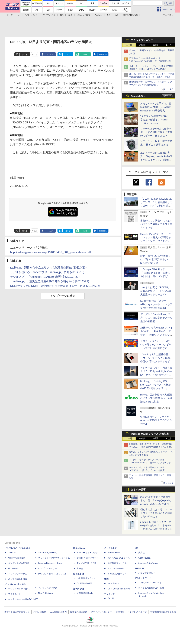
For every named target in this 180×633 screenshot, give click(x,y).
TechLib (111, 598)
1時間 (129, 45)
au (19, 15)
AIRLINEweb (114, 552)
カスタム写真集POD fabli (151, 588)
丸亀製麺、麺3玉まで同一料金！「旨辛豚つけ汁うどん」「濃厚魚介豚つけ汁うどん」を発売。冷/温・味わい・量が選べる (150, 447)
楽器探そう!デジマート (87, 558)
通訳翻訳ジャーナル (117, 563)
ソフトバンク (31, 15)
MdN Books (113, 583)
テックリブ (109, 594)
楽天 (70, 15)
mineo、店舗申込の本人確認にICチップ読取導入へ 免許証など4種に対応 (156, 398)
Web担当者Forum (16, 558)
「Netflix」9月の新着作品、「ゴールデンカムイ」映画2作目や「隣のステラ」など (155, 358)
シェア (50, 54)
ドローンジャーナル (17, 574)
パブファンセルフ (146, 573)
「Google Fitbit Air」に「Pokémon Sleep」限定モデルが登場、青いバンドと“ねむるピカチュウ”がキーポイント (156, 276)
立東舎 (80, 568)
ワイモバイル (49, 15)
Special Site (138, 96)
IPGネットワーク (143, 578)
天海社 (141, 552)
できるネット (14, 594)
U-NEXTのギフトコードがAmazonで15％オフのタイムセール (156, 420)
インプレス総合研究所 (18, 563)
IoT (116, 15)
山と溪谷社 (78, 574)
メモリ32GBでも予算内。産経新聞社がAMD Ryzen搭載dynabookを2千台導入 (155, 107)
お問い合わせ (39, 612)
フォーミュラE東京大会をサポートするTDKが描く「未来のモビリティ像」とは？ (156, 132)
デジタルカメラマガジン (19, 589)
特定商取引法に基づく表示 (163, 612)
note (85, 54)
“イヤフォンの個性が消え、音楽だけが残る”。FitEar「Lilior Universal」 (155, 119)
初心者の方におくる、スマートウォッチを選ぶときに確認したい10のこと (156, 513)
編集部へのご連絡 (78, 612)
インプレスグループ (137, 612)
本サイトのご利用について (17, 612)
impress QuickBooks (148, 563)
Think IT (12, 552)
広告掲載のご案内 (58, 612)
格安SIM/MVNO (130, 15)
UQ (61, 15)
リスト (35, 54)
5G (108, 15)
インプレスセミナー (47, 568)
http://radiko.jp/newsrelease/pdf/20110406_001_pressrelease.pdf (50, 252)
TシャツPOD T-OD (86, 563)
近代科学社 (78, 589)
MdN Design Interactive (119, 589)
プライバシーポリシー (101, 612)
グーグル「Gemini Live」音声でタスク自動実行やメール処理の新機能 (156, 318)
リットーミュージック (87, 552)
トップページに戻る (62, 295)
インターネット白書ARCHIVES (23, 599)
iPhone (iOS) (84, 15)
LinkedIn (103, 54)
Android (98, 15)
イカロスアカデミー (117, 574)
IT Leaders (13, 568)
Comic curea (144, 558)
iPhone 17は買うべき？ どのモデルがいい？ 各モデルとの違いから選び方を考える (156, 525)
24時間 (142, 45)
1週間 (155, 45)
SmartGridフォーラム (48, 552)
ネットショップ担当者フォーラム (54, 558)
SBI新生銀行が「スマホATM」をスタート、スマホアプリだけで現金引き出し (156, 304)
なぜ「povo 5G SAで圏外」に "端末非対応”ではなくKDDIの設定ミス (155, 259)
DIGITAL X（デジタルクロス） (52, 574)
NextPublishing (45, 593)
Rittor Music (79, 548)
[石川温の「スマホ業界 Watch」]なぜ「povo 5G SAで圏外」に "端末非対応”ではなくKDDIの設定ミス (151, 61)
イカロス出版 (110, 548)
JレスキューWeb (116, 568)
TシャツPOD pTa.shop (149, 582)
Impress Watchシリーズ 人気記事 (150, 433)
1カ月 (168, 45)
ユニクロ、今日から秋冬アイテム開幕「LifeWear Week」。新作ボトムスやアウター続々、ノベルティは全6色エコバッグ (151, 462)
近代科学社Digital (85, 593)
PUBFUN (139, 568)
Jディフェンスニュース (119, 558)
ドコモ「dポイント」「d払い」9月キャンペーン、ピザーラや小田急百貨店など (155, 344)
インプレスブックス (47, 588)
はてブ (68, 54)
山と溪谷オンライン (86, 578)
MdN (106, 579)
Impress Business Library (50, 563)
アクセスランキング (142, 40)
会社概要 (120, 612)
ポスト (25, 54)
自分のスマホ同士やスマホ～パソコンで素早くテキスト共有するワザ (156, 224)
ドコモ (10, 15)
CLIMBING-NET (84, 583)
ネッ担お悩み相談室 (17, 579)
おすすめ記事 (138, 489)
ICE (136, 548)
